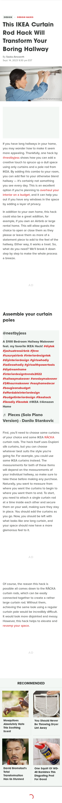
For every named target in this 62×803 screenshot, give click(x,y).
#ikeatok (22, 402)
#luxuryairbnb (13, 355)
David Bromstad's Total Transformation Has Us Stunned (15, 774)
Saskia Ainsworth (15, 57)
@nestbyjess (11, 157)
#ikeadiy (9, 402)
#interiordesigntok (37, 355)
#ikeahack (43, 397)
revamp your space (16, 625)
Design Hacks (25, 17)
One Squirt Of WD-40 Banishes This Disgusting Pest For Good (46, 774)
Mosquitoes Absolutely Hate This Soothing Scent (13, 726)
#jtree (34, 351)
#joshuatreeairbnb (16, 351)
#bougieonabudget (16, 388)
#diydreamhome (14, 369)
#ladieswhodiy (13, 364)
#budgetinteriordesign (19, 397)
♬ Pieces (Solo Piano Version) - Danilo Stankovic (28, 418)
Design (8, 17)
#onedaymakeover (44, 378)
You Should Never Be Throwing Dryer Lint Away (46, 724)
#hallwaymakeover (16, 378)
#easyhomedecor (42, 383)
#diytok (49, 346)
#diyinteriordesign (16, 360)
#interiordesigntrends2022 (22, 374)
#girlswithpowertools (39, 364)
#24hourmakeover (16, 383)
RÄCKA (49, 437)
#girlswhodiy (39, 360)
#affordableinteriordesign (21, 392)
